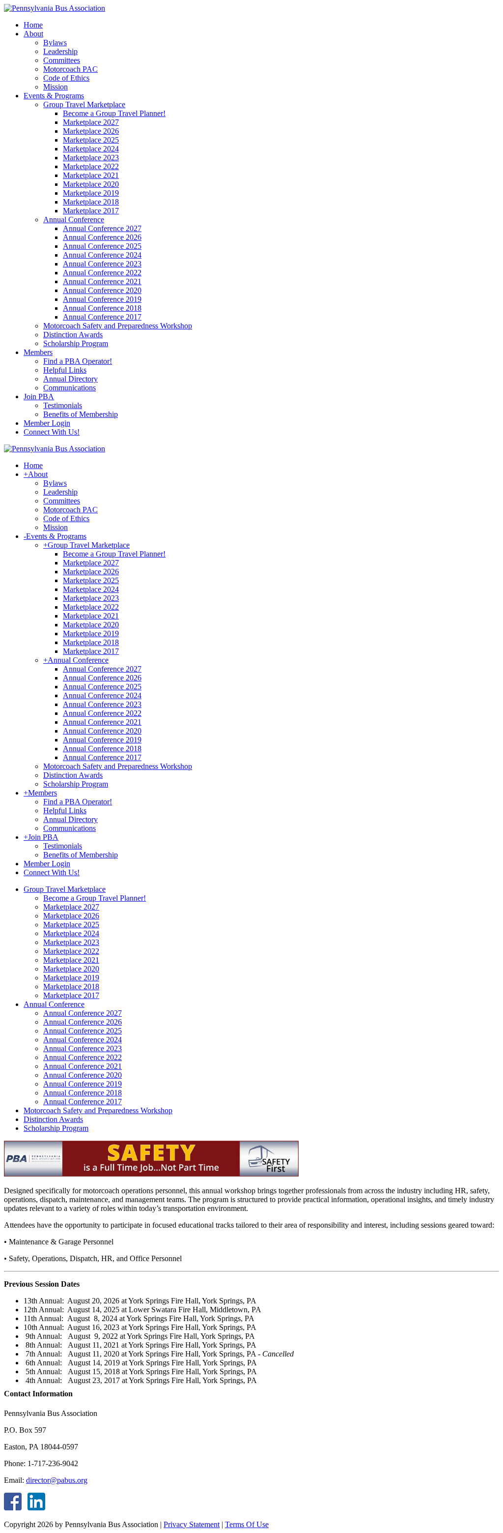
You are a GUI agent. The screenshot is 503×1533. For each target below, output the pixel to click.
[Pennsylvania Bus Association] (54, 8)
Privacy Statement (192, 1524)
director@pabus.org (56, 1480)
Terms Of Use (247, 1524)
